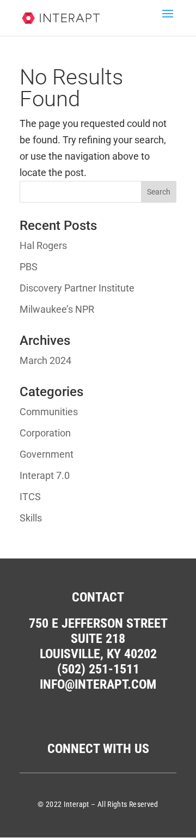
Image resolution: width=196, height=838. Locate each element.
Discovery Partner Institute (77, 288)
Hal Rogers (43, 245)
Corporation (45, 433)
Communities (49, 411)
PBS (29, 266)
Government (47, 454)
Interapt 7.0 (45, 475)
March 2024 (45, 360)
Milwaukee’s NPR (57, 309)
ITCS (30, 496)
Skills (31, 518)
